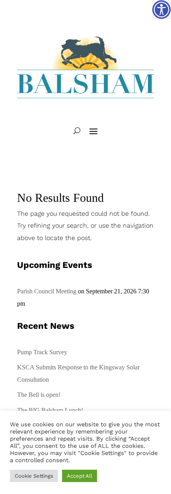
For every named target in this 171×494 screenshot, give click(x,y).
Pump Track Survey (42, 352)
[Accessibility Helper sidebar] (161, 9)
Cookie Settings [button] (34, 476)
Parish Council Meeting (46, 291)
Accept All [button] (79, 476)
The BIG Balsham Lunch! (50, 410)
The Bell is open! (38, 394)
